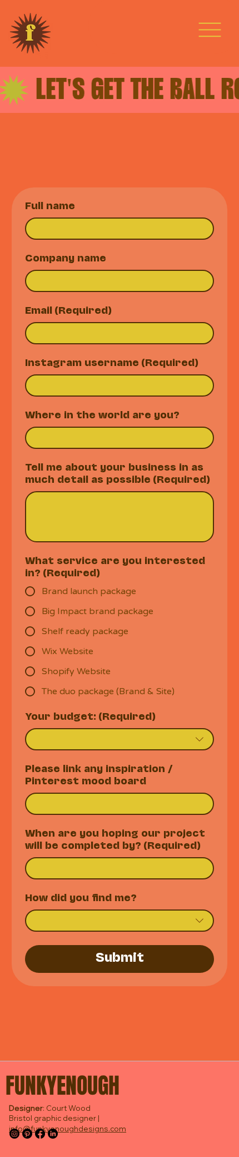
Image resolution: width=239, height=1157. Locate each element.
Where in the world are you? (102, 416)
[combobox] (119, 739)
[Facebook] (40, 1134)
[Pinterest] (27, 1134)
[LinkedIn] (53, 1134)
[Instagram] (14, 1134)
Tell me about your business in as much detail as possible (117, 474)
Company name (65, 259)
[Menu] (210, 30)
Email (68, 311)
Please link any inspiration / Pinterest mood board (99, 776)
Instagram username (111, 364)
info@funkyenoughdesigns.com (67, 1128)
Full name (50, 207)
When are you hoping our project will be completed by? (115, 840)
